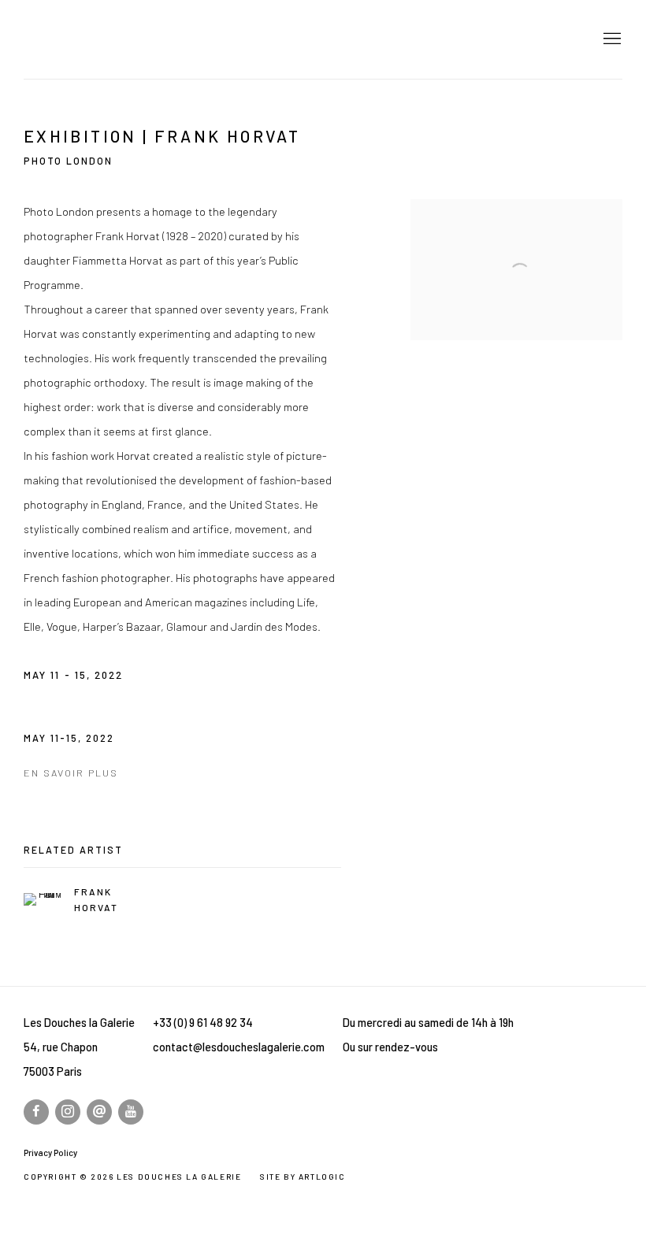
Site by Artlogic (303, 1176)
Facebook (36, 1112)
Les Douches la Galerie (134, 39)
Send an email (99, 1112)
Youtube (130, 1112)
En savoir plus (71, 772)
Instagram (67, 1112)
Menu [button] (610, 39)
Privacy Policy (50, 1152)
